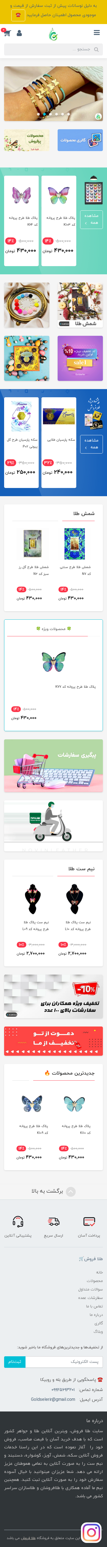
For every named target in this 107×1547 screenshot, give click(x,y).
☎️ (18, 15)
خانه (99, 1272)
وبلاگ (98, 1331)
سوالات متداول (90, 1289)
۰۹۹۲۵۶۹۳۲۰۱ (63, 1390)
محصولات (95, 1281)
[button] (10, 33)
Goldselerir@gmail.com (53, 1400)
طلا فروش (28, 1538)
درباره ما (96, 1314)
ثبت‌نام (15, 1362)
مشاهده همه (91, 219)
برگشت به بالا (48, 1191)
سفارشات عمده (90, 1298)
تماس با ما (94, 1306)
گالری (98, 1323)
